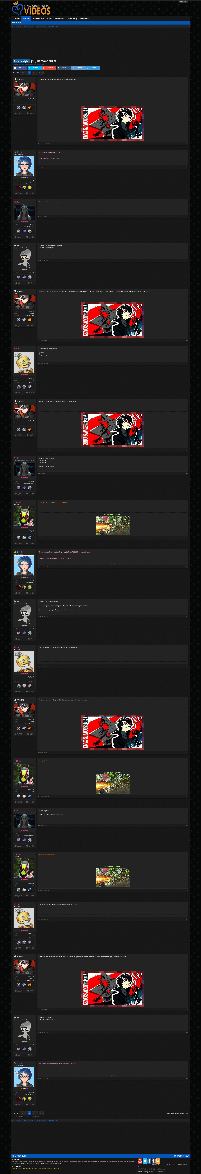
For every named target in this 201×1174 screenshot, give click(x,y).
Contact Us (179, 1156)
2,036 (31, 392)
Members (59, 18)
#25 (186, 340)
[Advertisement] (100, 44)
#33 (186, 752)
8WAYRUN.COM (36, 1117)
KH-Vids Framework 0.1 (149, 1168)
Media (49, 18)
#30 (186, 567)
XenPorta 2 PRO (17, 1117)
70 (31, 282)
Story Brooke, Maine (29, 226)
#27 (186, 450)
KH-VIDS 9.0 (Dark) (19, 1156)
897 (31, 113)
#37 (186, 919)
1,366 (31, 193)
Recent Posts (16, 23)
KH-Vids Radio (24, 64)
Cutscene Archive (20, 1168)
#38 (186, 1009)
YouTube (113, 164)
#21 (186, 144)
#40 (186, 1078)
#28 (186, 473)
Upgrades (84, 18)
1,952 (31, 543)
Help (187, 1156)
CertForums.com (161, 1173)
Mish (39, 363)
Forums (26, 18)
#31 (186, 616)
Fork (39, 216)
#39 (186, 1032)
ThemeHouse (161, 1169)
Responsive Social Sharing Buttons (147, 1173)
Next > (41, 72)
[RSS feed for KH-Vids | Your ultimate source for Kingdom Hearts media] (157, 1161)
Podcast (44, 1168)
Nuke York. (31, 382)
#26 (186, 363)
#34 (186, 797)
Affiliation (56, 1168)
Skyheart (19, 79)
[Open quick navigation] (189, 26)
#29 (186, 538)
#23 (186, 216)
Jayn (35, 64)
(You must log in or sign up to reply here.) (177, 1113)
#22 (186, 167)
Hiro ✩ (40, 538)
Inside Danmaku (29, 103)
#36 (186, 890)
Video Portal (38, 18)
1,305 (31, 237)
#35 (186, 825)
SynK (16, 245)
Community (72, 18)
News (13, 1168)
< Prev (22, 72)
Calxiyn (40, 167)
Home (17, 18)
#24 (186, 260)
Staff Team (50, 1168)
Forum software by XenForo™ (152, 1165)
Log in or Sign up (183, 1)
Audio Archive (29, 1168)
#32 (186, 666)
